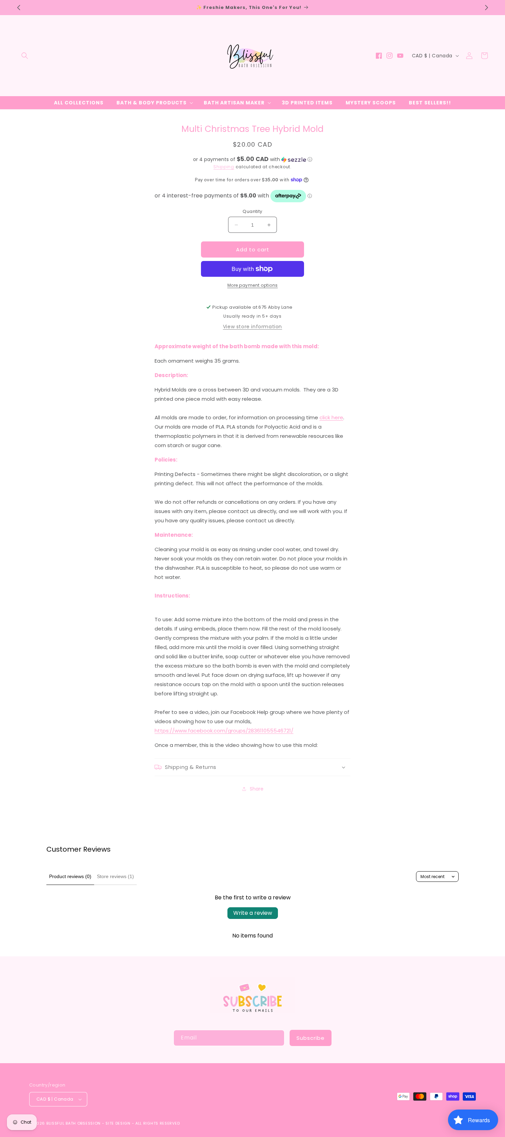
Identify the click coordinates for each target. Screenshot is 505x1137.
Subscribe (310, 1038)
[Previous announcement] (18, 7)
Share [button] (256, 788)
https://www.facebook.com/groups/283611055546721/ (224, 730)
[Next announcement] (486, 7)
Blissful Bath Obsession (74, 1123)
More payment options (252, 285)
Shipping (223, 167)
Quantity (252, 211)
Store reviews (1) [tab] (115, 876)
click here (331, 417)
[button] (24, 55)
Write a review (252, 913)
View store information (252, 326)
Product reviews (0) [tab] (70, 876)
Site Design (118, 1123)
